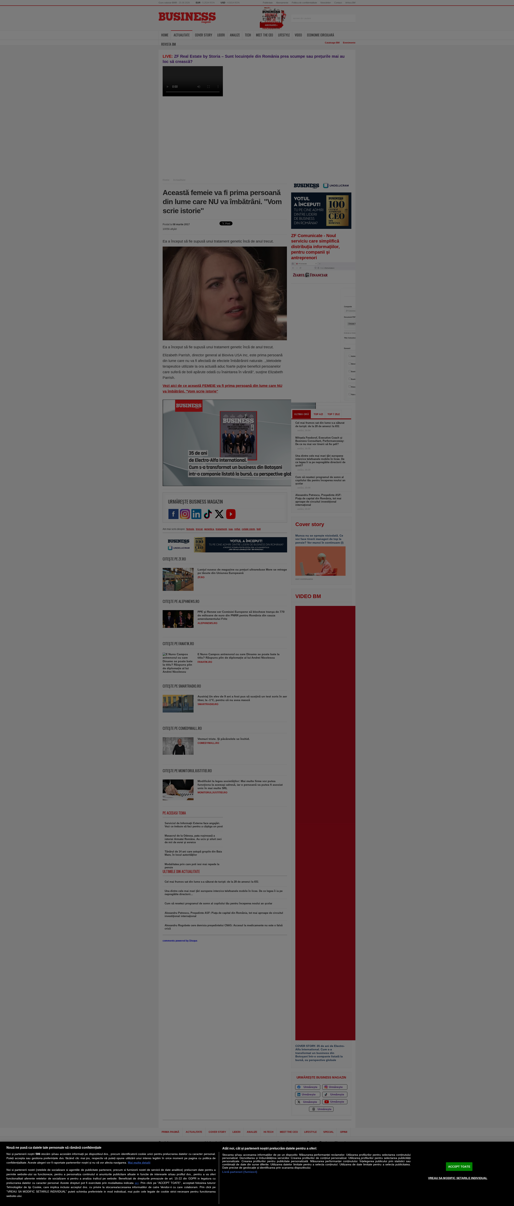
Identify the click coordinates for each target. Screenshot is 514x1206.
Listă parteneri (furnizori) (239, 1171)
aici (137, 1182)
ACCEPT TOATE (459, 1166)
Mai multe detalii (139, 1162)
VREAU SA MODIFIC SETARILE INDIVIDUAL (457, 1177)
